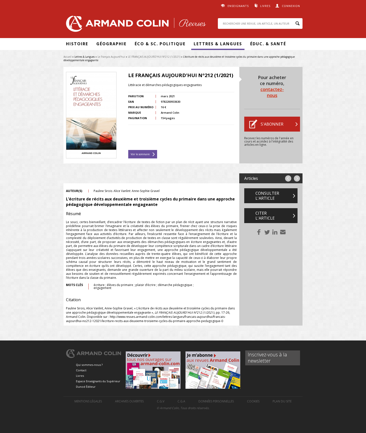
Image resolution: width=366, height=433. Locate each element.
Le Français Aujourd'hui (111, 56)
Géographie (111, 44)
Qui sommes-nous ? (89, 365)
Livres (265, 6)
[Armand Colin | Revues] (134, 25)
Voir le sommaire (140, 154)
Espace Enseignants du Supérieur (98, 381)
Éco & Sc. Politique (160, 44)
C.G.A (181, 401)
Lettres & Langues (218, 44)
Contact (81, 370)
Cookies (253, 401)
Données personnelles (216, 401)
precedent (288, 178)
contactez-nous (272, 92)
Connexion (291, 6)
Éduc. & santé (268, 44)
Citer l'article (265, 215)
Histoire (77, 44)
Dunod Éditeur (86, 386)
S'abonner (272, 124)
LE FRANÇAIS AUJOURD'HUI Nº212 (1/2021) (154, 56)
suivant (297, 178)
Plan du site (282, 401)
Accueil (67, 56)
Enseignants (238, 6)
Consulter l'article (267, 196)
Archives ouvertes (129, 401)
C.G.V (160, 401)
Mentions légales (88, 401)
